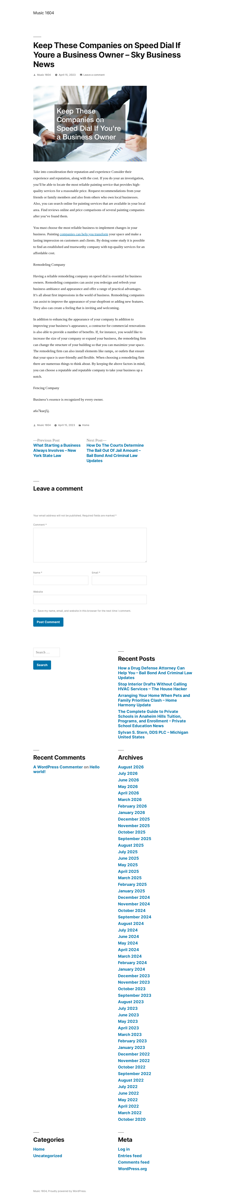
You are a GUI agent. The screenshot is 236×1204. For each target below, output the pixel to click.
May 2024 (128, 943)
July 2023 (128, 1008)
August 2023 (131, 1001)
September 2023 (134, 995)
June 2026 (128, 780)
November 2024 (134, 904)
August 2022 (131, 1080)
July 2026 (128, 773)
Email (96, 572)
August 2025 (131, 845)
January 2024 (131, 969)
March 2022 (130, 1112)
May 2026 (128, 786)
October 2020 (132, 1119)
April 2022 (128, 1106)
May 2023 (128, 1021)
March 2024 (130, 956)
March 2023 (130, 1034)
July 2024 (128, 930)
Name (37, 572)
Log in (124, 1149)
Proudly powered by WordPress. (67, 1191)
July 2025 (128, 851)
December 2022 (134, 1054)
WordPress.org (132, 1168)
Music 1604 (43, 12)
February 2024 (132, 962)
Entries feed (130, 1155)
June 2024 (128, 936)
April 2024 (128, 949)
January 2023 (131, 1047)
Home (85, 425)
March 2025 (130, 877)
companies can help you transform (84, 234)
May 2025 (128, 864)
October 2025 (131, 832)
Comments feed (133, 1162)
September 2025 (134, 838)
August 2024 (131, 923)
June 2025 (128, 858)
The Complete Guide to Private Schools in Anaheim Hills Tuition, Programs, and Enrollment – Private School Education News (152, 718)
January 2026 (131, 812)
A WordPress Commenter (58, 767)
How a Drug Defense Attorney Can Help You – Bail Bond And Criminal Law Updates (155, 673)
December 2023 (134, 975)
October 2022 (131, 1067)
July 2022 (128, 1086)
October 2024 (132, 910)
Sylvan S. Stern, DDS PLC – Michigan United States (153, 735)
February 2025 (132, 884)
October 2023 (131, 988)
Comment (40, 524)
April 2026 (128, 793)
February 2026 (132, 806)
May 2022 (128, 1099)
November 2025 (134, 825)
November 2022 (134, 1060)
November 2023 (134, 982)
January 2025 (131, 891)
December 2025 (134, 819)
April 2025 (128, 871)
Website (38, 591)
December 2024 (134, 897)
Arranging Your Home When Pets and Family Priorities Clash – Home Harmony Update (154, 700)
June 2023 (128, 1015)
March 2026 (130, 799)
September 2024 (134, 917)
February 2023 (132, 1040)
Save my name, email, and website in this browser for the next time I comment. (84, 610)
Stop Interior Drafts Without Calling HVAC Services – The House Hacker (152, 686)
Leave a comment (94, 74)
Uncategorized (47, 1155)
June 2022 (128, 1093)
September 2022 (134, 1073)
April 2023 (128, 1027)
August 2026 (131, 767)
